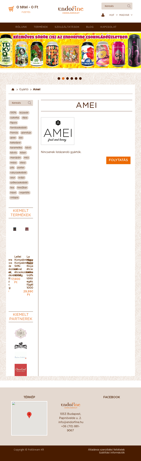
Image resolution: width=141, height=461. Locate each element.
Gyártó (23, 89)
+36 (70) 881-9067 (70, 428)
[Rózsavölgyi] (21, 346)
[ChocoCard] (21, 370)
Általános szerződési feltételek (106, 450)
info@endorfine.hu (70, 422)
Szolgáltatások (67, 27)
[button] (29, 415)
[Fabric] (21, 333)
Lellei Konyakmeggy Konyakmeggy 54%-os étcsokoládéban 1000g (14, 266)
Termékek (41, 27)
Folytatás (118, 160)
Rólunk (21, 27)
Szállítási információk (112, 453)
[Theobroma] (21, 358)
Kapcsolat (108, 27)
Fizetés (26, 12)
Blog (90, 27)
